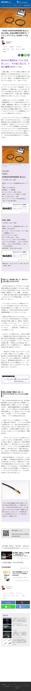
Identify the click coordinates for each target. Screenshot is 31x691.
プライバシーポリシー (13, 684)
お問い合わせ (18, 686)
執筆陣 (17, 688)
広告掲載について (8, 686)
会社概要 (3, 684)
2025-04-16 (9, 41)
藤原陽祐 (8, 43)
